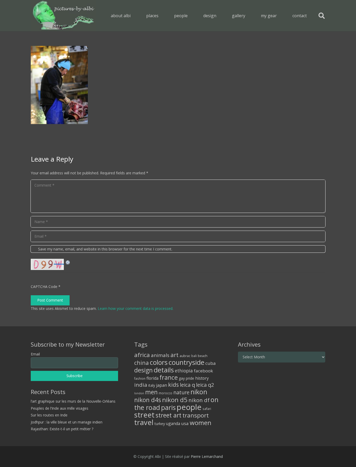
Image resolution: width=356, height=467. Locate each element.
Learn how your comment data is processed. (135, 308)
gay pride (186, 378)
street (144, 415)
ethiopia (184, 370)
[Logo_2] (63, 15)
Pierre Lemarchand (207, 456)
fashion (139, 378)
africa (142, 355)
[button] (162, 15)
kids (173, 384)
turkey (160, 423)
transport (195, 415)
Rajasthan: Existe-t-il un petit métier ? (62, 428)
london (139, 393)
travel (144, 422)
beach (202, 356)
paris (168, 407)
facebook (203, 371)
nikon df (199, 400)
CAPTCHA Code (44, 286)
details (164, 369)
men (151, 392)
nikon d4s (147, 400)
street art (168, 415)
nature (181, 392)
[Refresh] (68, 261)
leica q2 (205, 384)
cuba (210, 363)
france (168, 377)
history (202, 378)
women (200, 422)
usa (185, 423)
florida (152, 378)
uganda (173, 423)
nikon (199, 391)
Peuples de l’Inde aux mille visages (59, 408)
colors (159, 362)
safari (206, 409)
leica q (187, 384)
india (140, 384)
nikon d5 (174, 399)
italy (151, 385)
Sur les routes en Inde (49, 415)
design (143, 370)
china (141, 362)
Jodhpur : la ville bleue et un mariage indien (66, 422)
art (174, 355)
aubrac (185, 356)
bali (194, 356)
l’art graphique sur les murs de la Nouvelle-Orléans (73, 401)
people (189, 407)
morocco (165, 393)
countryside (186, 362)
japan (161, 385)
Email (35, 354)
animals (160, 355)
